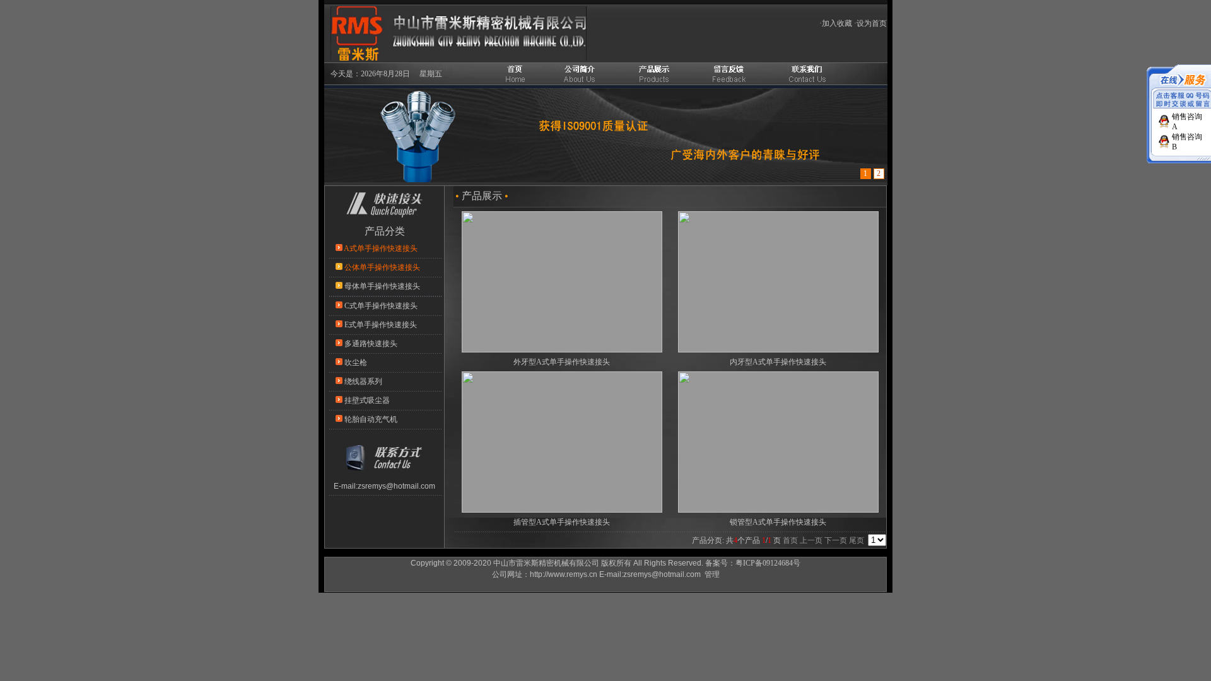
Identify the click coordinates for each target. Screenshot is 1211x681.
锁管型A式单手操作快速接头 (778, 522)
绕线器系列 (363, 381)
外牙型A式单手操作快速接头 (561, 362)
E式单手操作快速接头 (380, 324)
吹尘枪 (355, 362)
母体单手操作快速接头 (382, 286)
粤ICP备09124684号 (767, 563)
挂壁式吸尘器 (367, 400)
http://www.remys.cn (563, 574)
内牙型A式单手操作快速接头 (778, 362)
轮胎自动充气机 (370, 419)
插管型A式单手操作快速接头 (561, 522)
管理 (712, 574)
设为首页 (872, 23)
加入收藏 (837, 23)
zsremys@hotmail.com (396, 486)
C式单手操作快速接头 (381, 305)
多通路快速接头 (370, 343)
